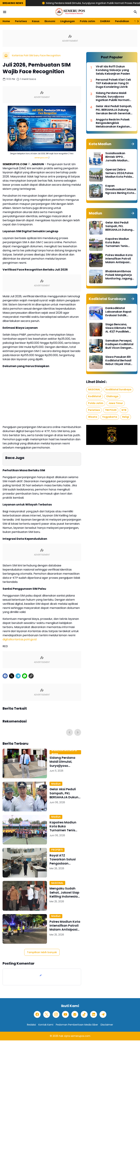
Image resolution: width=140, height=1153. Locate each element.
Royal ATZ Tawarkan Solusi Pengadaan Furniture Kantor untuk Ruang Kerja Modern (64, 859)
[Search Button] (135, 12)
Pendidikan (122, 21)
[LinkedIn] (93, 1014)
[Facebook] (5, 675)
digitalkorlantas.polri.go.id (20, 639)
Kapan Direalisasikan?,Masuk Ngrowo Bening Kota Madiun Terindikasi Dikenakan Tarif (120, 189)
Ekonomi (50, 21)
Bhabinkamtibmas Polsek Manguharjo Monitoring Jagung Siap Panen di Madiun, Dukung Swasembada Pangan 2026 (118, 275)
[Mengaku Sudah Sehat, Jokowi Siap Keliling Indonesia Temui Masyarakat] (25, 896)
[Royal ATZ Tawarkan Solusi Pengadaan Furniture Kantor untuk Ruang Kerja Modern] (25, 862)
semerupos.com (41, 157)
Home (6, 21)
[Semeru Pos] (70, 12)
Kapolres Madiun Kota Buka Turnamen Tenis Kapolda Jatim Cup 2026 (65, 826)
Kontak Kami (45, 1024)
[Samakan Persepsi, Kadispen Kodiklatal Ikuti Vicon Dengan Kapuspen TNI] (96, 346)
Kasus (35, 21)
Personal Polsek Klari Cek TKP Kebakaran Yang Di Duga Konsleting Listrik (113, 83)
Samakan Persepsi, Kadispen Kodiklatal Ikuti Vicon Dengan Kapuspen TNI (119, 344)
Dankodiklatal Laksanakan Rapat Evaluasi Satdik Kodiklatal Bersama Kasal (119, 311)
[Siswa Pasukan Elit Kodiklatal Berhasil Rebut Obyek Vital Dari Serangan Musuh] (96, 362)
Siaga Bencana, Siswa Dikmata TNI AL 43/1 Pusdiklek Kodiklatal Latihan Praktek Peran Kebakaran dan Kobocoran (118, 328)
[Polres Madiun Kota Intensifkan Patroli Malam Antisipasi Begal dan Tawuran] (25, 929)
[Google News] (74, 1014)
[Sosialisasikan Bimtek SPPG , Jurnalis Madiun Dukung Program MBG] (96, 158)
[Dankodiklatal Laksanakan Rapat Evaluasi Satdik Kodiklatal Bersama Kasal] (96, 313)
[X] (11, 675)
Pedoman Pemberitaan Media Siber (77, 1024)
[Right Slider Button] (136, 21)
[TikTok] (84, 1014)
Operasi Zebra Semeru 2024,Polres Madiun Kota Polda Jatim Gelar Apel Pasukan (119, 173)
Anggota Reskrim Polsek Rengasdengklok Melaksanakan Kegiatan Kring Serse (113, 123)
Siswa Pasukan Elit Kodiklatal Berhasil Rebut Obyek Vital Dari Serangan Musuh (118, 360)
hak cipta (64, 1036)
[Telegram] (18, 675)
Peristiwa (21, 21)
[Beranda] (6, 55)
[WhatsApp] (24, 675)
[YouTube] (65, 1014)
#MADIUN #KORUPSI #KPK (64, 752)
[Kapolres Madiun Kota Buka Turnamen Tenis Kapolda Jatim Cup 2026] (25, 829)
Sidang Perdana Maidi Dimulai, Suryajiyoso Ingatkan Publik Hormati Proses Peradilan (73, 3)
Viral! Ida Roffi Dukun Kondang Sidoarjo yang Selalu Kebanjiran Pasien (113, 70)
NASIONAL (57, 883)
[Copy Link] (31, 675)
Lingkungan (67, 21)
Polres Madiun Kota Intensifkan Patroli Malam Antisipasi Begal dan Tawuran (65, 926)
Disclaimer (107, 1024)
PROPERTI (57, 849)
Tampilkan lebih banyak (42, 952)
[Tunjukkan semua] (133, 144)
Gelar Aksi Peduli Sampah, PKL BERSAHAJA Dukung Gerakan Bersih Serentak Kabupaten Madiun (65, 793)
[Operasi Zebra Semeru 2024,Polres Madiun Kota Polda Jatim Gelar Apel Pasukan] (96, 175)
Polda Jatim (87, 21)
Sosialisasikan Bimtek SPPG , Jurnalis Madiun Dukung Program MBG (117, 157)
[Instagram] (56, 1014)
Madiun (56, 783)
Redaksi (31, 1024)
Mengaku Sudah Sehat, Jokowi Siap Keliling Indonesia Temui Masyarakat (65, 892)
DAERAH (105, 21)
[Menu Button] (4, 12)
